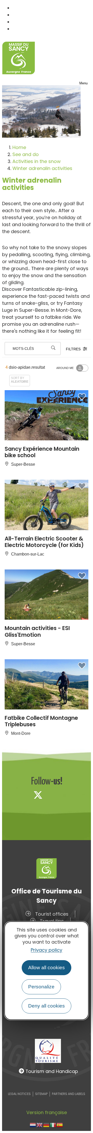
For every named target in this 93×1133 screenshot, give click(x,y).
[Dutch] (33, 1124)
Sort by (19, 379)
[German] (46, 1124)
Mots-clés (23, 348)
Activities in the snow (36, 161)
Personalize (41, 986)
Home (19, 147)
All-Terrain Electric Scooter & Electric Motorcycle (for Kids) (44, 542)
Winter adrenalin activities (42, 168)
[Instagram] (55, 794)
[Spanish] (60, 1124)
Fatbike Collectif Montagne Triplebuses (41, 721)
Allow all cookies (46, 967)
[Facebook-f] (21, 794)
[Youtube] (72, 794)
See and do (25, 154)
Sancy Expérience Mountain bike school (42, 452)
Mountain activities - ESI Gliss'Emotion (37, 631)
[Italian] (53, 1124)
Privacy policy (46, 950)
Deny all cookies (46, 1006)
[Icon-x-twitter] (38, 794)
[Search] (53, 348)
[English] (39, 1124)
